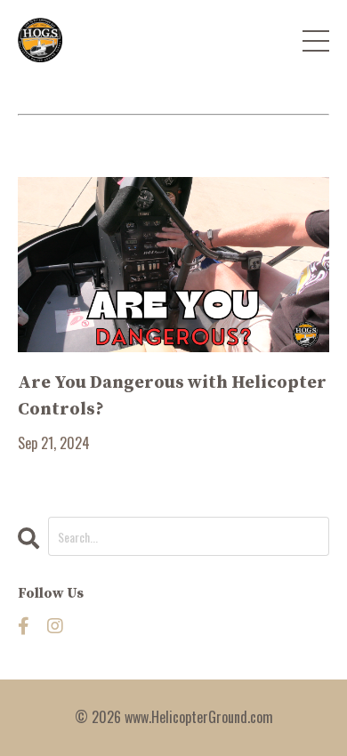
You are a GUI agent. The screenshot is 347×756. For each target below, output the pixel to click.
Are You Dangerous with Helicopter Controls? (172, 396)
